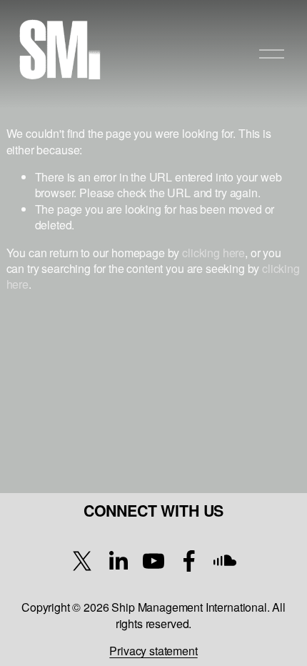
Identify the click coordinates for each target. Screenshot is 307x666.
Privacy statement (153, 651)
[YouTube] (153, 561)
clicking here (213, 252)
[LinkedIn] (117, 561)
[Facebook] (189, 561)
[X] (82, 561)
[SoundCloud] (224, 561)
